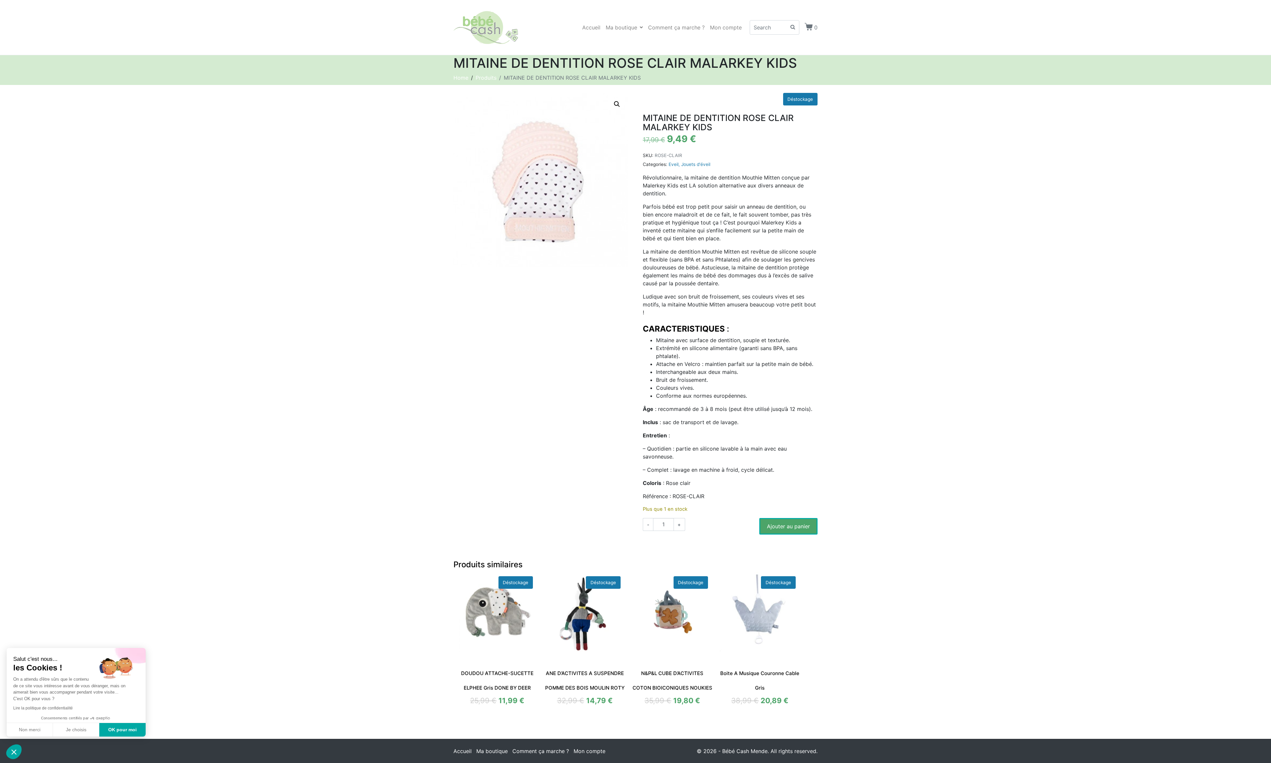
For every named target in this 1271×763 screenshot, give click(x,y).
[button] (617, 104)
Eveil (674, 164)
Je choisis (76, 729)
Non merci (29, 729)
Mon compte (726, 27)
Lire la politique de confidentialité (43, 708)
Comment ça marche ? (676, 27)
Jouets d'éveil (695, 164)
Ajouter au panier (788, 526)
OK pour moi (122, 729)
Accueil (591, 27)
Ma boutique (621, 27)
